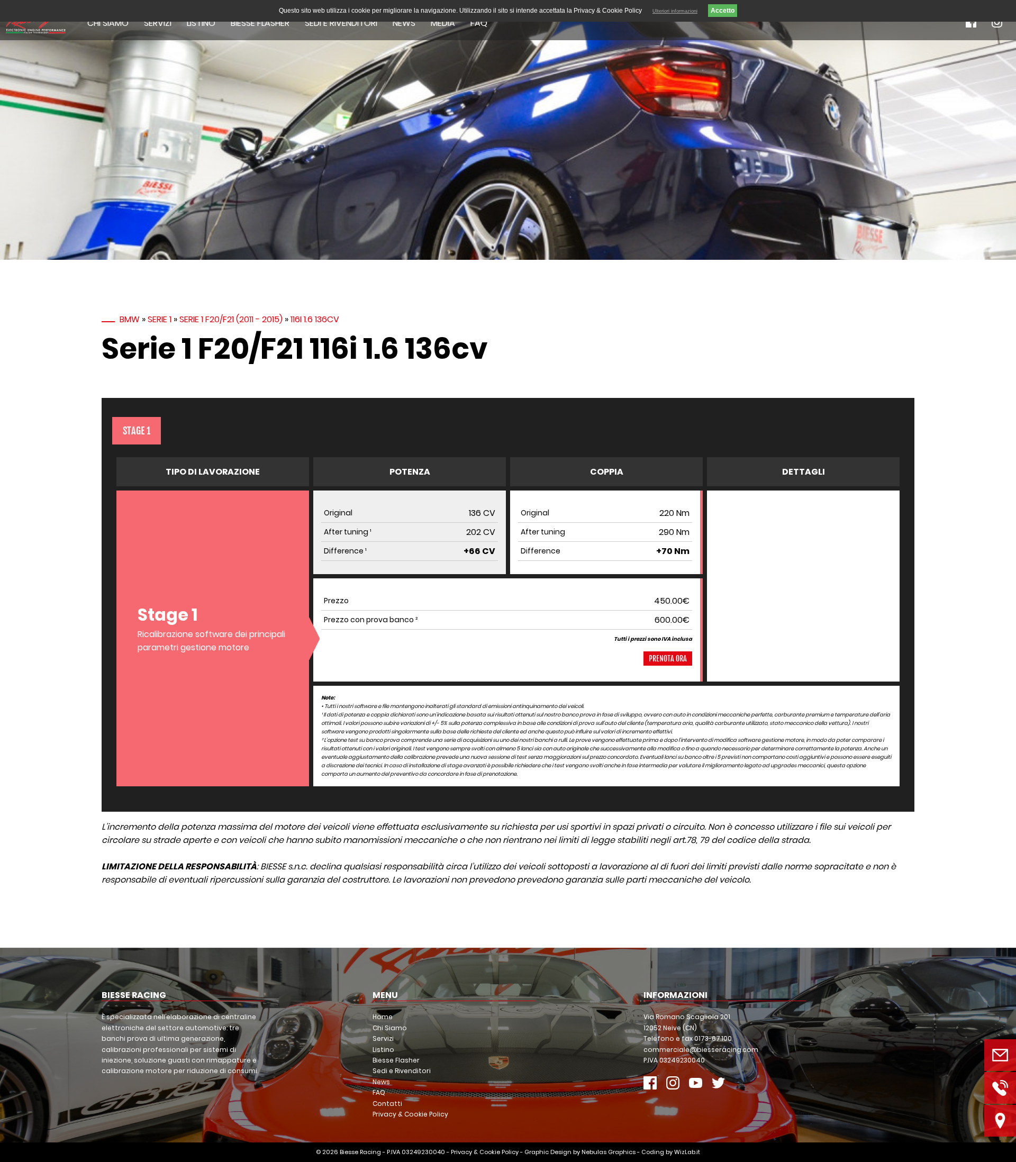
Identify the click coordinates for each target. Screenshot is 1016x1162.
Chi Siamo (108, 23)
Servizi (157, 23)
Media (443, 23)
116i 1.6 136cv (315, 319)
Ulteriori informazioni (674, 11)
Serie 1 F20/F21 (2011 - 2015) (231, 319)
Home (383, 1016)
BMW (130, 319)
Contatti (387, 1103)
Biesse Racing (360, 1152)
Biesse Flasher (260, 23)
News (404, 23)
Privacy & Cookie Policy (410, 1114)
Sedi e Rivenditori (341, 23)
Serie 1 (159, 319)
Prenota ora (668, 658)
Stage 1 (136, 431)
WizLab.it (687, 1152)
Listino (201, 23)
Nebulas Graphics (609, 1152)
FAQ (478, 23)
